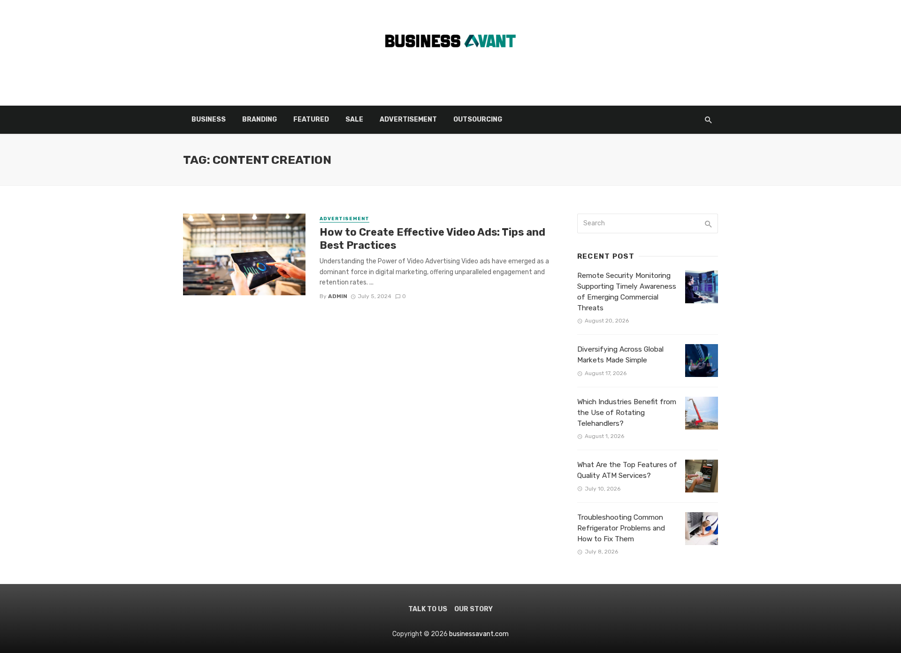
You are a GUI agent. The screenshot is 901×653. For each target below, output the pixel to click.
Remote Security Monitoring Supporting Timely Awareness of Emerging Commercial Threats (626, 291)
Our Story (473, 609)
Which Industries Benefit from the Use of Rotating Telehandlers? (626, 413)
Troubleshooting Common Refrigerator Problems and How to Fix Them (621, 528)
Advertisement (408, 119)
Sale (354, 119)
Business (208, 119)
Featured (311, 119)
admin (337, 296)
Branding (259, 119)
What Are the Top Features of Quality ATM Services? (627, 470)
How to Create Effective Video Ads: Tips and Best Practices (432, 238)
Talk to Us (427, 609)
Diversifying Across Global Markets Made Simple (620, 354)
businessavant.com (479, 634)
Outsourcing (477, 119)
